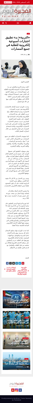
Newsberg (28, 398)
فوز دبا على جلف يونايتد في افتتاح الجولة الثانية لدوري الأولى (17, 322)
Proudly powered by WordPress (11, 398)
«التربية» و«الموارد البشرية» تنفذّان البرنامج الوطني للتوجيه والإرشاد (22, 271)
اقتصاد (26, 297)
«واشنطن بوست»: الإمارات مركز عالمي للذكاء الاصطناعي (18, 302)
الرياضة (26, 317)
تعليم (28, 33)
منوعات (26, 358)
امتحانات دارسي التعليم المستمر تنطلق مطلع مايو (11, 269)
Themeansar (17, 400)
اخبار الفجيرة (25, 338)
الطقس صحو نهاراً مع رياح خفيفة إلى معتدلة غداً (16, 362)
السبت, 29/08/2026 (21, 305)
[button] (6, 23)
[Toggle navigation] (18, 23)
